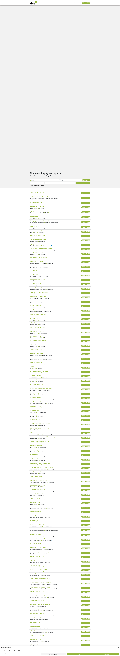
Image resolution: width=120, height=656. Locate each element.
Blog (80, 2)
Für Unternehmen (70, 2)
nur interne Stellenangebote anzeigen (37, 185)
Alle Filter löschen (83, 182)
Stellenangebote (86, 2)
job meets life (76, 2)
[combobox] (37, 183)
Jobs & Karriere (63, 2)
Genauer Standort (86, 180)
